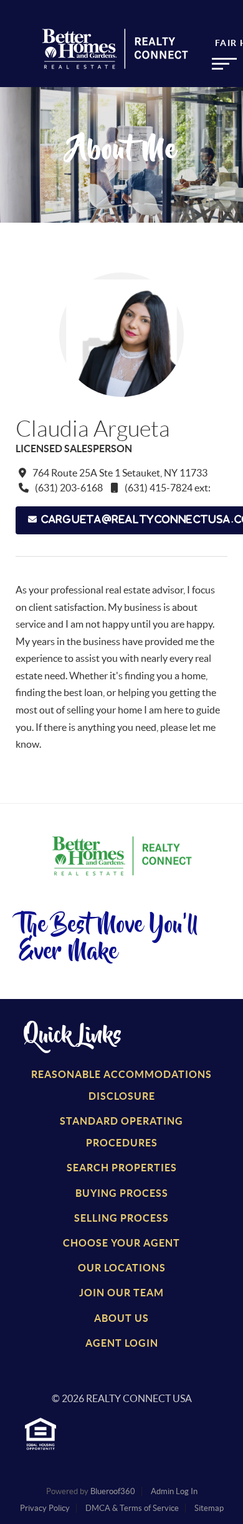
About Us (121, 1318)
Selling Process (121, 1218)
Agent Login (121, 1343)
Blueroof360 (112, 1491)
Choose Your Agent (121, 1242)
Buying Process (121, 1193)
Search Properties (122, 1167)
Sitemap (209, 1508)
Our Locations (122, 1267)
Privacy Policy (45, 1508)
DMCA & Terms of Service (132, 1508)
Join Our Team (121, 1292)
